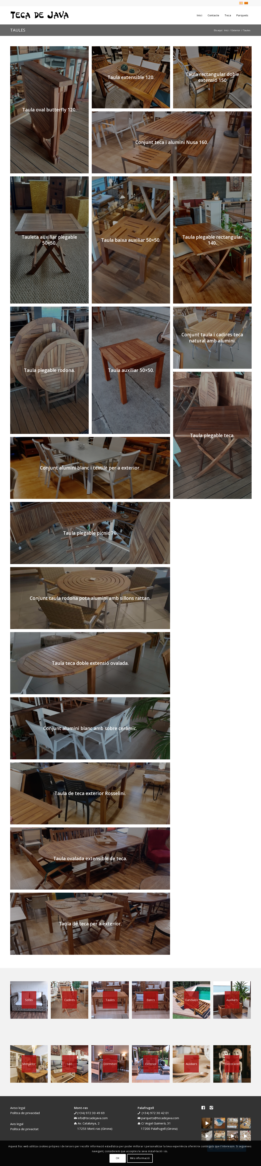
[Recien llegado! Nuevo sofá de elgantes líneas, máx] (206, 1136)
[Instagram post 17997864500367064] (245, 1136)
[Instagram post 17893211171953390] (232, 1136)
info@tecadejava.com (93, 1118)
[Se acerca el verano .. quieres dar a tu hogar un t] (219, 1123)
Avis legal (16, 1124)
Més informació (140, 1158)
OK (117, 1158)
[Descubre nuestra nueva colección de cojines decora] (232, 1123)
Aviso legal (17, 1108)
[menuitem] (199, 15)
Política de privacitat (24, 1129)
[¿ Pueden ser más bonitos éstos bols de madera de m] (245, 1123)
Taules (17, 30)
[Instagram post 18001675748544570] (206, 1123)
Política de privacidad (25, 1113)
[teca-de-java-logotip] (40, 15)
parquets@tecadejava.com (160, 1118)
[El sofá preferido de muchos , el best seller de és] (219, 1136)
